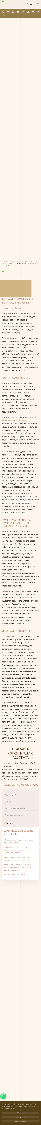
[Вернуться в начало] (7, 4)
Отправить (9, 823)
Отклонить (20, 1117)
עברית (3, 15)
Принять (20, 1112)
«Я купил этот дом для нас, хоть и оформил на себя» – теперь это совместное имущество (17, 850)
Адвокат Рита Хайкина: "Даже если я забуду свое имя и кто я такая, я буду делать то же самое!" (18, 867)
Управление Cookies (20, 1121)
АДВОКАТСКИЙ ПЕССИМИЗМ (15, 874)
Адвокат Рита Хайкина (12, 308)
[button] (27, 4)
